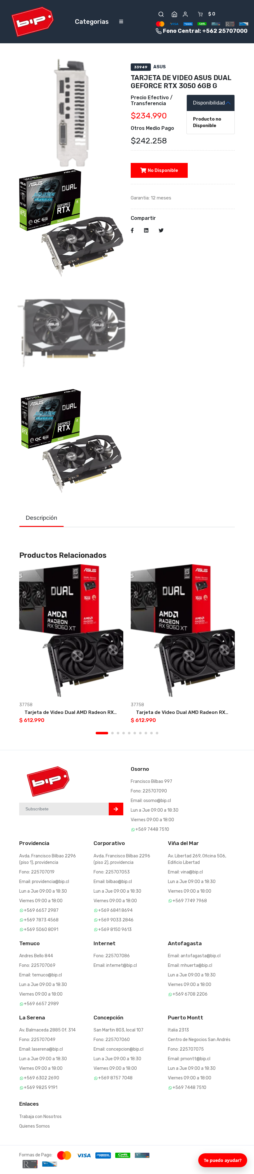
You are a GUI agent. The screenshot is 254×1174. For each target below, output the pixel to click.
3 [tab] (118, 733)
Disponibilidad (209, 102)
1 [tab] (102, 733)
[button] (161, 14)
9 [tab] (151, 733)
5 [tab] (129, 733)
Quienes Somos (34, 1126)
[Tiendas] (174, 14)
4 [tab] (123, 733)
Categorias (92, 21)
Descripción (41, 517)
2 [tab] (112, 733)
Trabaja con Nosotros (40, 1116)
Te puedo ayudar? (223, 1160)
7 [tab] (140, 733)
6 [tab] (135, 733)
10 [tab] (157, 733)
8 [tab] (146, 733)
